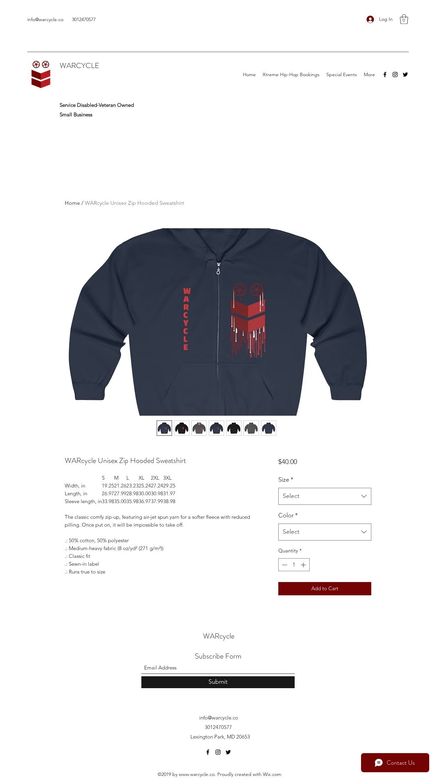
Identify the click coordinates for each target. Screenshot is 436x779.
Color (288, 515)
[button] (404, 19)
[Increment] (304, 565)
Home (72, 203)
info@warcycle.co (45, 19)
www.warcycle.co (197, 774)
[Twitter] (405, 74)
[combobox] (324, 496)
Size (285, 479)
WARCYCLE (79, 65)
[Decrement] (284, 565)
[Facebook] (385, 74)
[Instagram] (395, 74)
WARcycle (218, 636)
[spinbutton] (293, 565)
